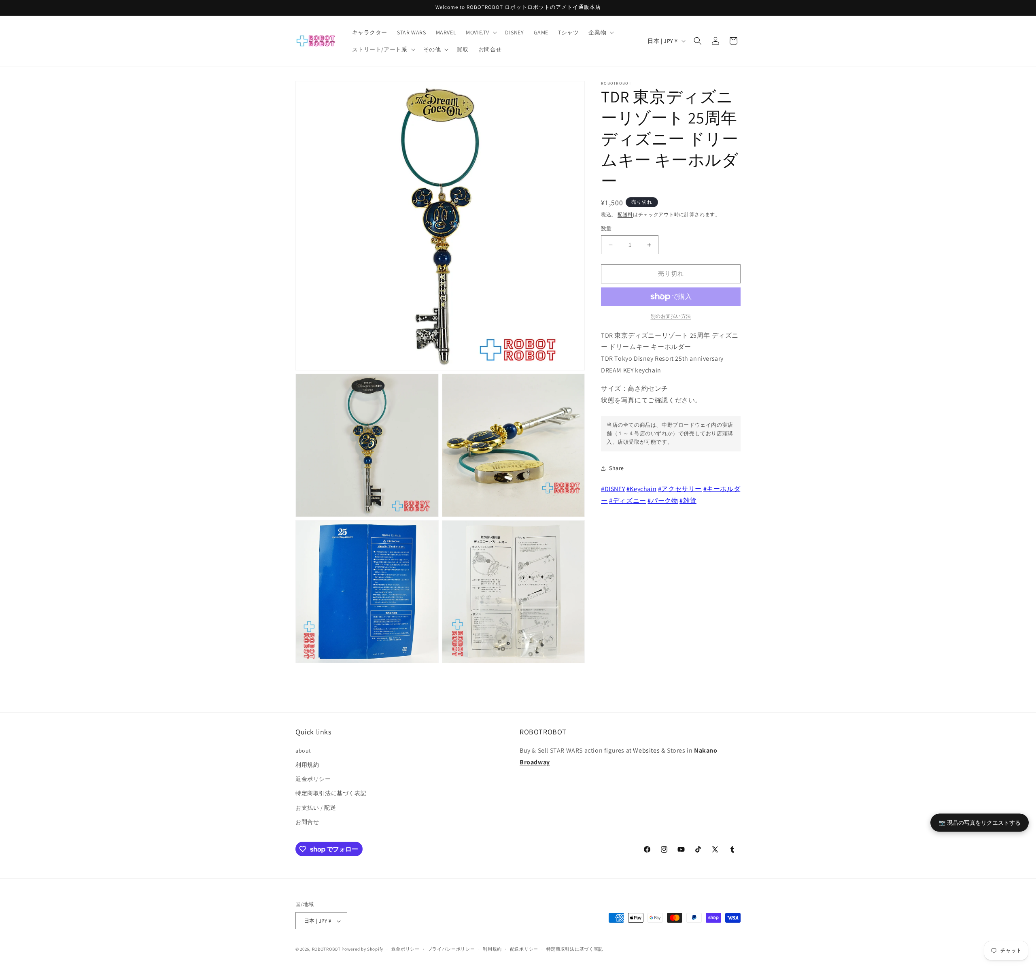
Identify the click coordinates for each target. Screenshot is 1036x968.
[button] (480, 32)
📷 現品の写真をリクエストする (979, 822)
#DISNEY (613, 489)
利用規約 (307, 764)
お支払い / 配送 (315, 807)
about (303, 750)
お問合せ (307, 821)
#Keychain (641, 489)
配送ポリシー (524, 949)
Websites (646, 750)
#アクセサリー (680, 489)
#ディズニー (627, 500)
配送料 (625, 214)
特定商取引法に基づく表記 (330, 793)
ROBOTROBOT (326, 949)
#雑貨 (687, 500)
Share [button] (616, 468)
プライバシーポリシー (451, 949)
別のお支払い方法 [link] (671, 316)
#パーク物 (663, 500)
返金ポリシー (313, 778)
